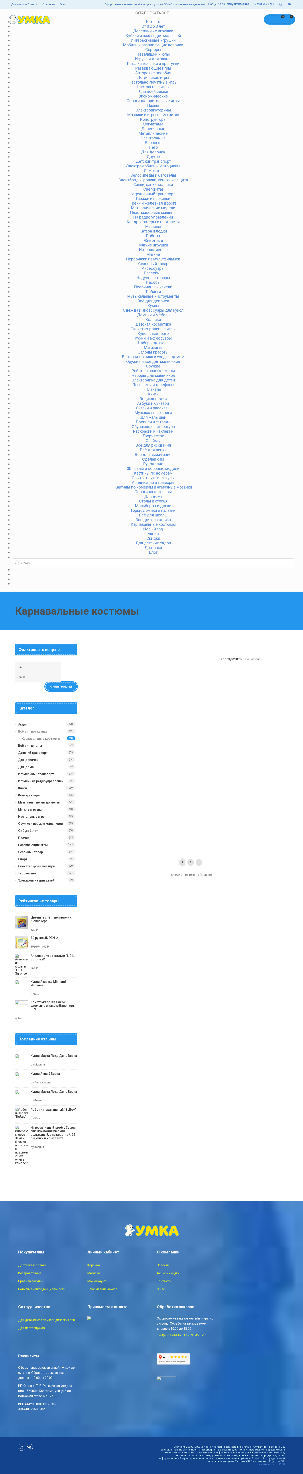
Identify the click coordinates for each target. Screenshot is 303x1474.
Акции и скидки (168, 1273)
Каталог (153, 21)
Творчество (27, 873)
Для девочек (153, 152)
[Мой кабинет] (270, 19)
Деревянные (153, 128)
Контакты (48, 4)
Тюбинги (153, 291)
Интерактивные (153, 249)
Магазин (93, 1273)
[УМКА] (29, 19)
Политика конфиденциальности (41, 1289)
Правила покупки (30, 1281)
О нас (63, 4)
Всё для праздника (32, 731)
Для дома (26, 767)
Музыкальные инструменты (39, 802)
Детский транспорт (32, 753)
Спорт (22, 859)
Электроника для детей (36, 880)
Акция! (23, 724)
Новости (163, 1265)
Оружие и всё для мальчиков (40, 823)
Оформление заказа (102, 1289)
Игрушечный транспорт (36, 774)
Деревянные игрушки (153, 31)
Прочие (24, 838)
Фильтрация (61, 686)
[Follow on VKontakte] (289, 4)
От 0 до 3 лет (28, 831)
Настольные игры (31, 816)
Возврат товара (29, 1273)
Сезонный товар (30, 852)
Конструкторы (29, 795)
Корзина (93, 1265)
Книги (22, 788)
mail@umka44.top (237, 4)
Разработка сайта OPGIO (271, 1464)
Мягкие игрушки (30, 809)
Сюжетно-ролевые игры (36, 866)
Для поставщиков (31, 1328)
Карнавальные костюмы (41, 738)
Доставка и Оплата (24, 4)
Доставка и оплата (32, 1265)
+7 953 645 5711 (263, 4)
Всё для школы (30, 745)
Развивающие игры (33, 845)
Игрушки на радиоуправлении (40, 781)
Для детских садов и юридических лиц (46, 1320)
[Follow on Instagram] (280, 4)
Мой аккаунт (96, 1281)
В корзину (106, 732)
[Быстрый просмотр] (121, 732)
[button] (151, 13)
